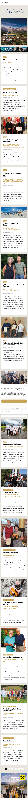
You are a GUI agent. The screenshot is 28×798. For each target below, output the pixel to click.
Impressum (23, 411)
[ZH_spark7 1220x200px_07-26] (14, 49)
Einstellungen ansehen (14, 408)
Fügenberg (6, 550)
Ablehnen (14, 405)
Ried (11, 654)
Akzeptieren (14, 401)
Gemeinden (10, 489)
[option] (14, 31)
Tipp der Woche (11, 89)
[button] (26, 386)
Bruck (5, 489)
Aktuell (6, 34)
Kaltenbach (12, 706)
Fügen (5, 600)
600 (16, 769)
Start (11, 34)
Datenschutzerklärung (6, 411)
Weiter (20, 769)
